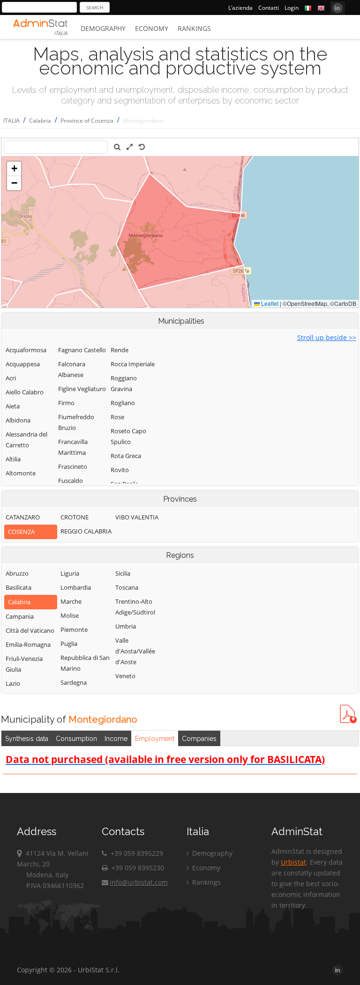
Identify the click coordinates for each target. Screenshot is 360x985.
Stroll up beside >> (326, 337)
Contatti (268, 8)
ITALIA (11, 121)
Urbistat (293, 862)
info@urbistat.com (139, 882)
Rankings (194, 28)
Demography (103, 28)
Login (292, 8)
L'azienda (240, 8)
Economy (151, 28)
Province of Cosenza (86, 121)
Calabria (40, 121)
